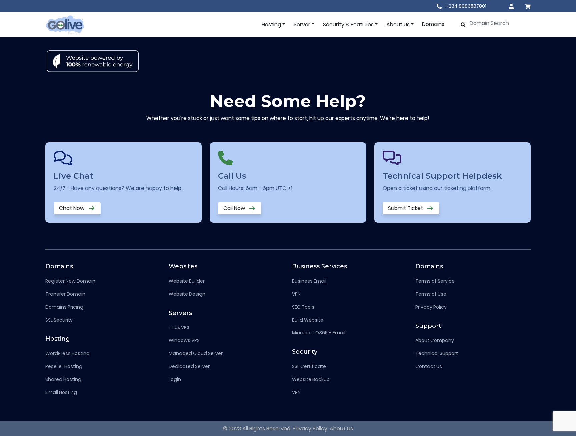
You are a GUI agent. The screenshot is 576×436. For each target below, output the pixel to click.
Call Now (234, 208)
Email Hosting (61, 392)
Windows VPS (184, 340)
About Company (434, 340)
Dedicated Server (189, 366)
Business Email (309, 281)
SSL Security (59, 320)
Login (175, 379)
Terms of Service (435, 281)
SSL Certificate (309, 366)
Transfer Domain (65, 294)
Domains (433, 24)
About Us (398, 24)
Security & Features (348, 24)
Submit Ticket (406, 208)
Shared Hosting (63, 379)
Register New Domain (70, 281)
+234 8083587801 (465, 6)
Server (302, 24)
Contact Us (428, 366)
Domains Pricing (64, 307)
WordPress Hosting (67, 353)
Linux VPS (179, 327)
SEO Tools (303, 307)
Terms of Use (430, 294)
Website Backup (311, 379)
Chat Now (72, 208)
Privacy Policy (431, 307)
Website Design (187, 294)
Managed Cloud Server (196, 353)
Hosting (271, 24)
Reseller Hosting (63, 366)
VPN (296, 294)
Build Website (307, 320)
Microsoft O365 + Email (318, 332)
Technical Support (436, 353)
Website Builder (187, 281)
